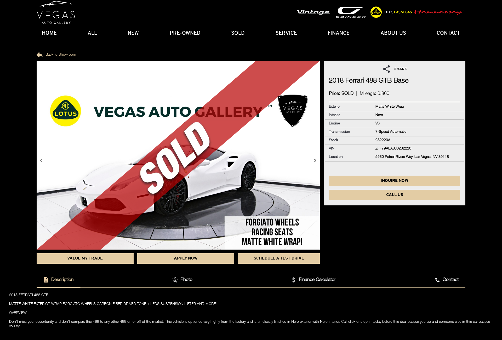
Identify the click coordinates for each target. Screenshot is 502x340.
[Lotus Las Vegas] (56, 12)
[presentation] (42, 160)
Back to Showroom (60, 55)
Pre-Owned (185, 33)
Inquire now (394, 181)
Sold (238, 33)
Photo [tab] (186, 280)
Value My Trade (85, 258)
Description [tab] (62, 280)
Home (49, 33)
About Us (393, 33)
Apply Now (186, 258)
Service (286, 33)
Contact (448, 33)
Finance (339, 33)
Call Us (394, 195)
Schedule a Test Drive (279, 258)
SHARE (400, 69)
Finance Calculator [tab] (317, 280)
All (92, 33)
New (133, 33)
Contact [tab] (451, 280)
